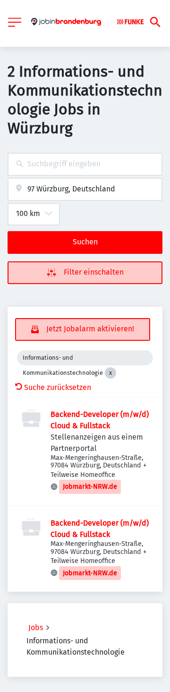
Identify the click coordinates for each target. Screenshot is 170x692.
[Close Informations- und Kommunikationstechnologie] (110, 373)
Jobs (35, 627)
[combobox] (85, 164)
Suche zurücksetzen (57, 387)
